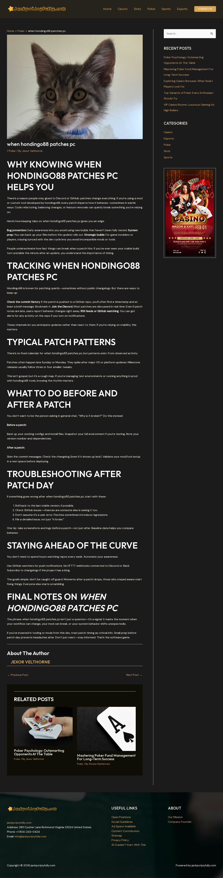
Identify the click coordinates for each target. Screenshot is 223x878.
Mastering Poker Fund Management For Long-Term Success (106, 757)
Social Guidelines (122, 822)
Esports (169, 138)
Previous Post (17, 675)
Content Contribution (125, 831)
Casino (168, 132)
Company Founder (180, 822)
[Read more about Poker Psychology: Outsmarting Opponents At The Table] (43, 726)
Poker (12, 151)
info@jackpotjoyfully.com (30, 836)
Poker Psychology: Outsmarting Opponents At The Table (39, 752)
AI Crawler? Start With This (129, 845)
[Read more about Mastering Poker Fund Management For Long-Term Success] (106, 729)
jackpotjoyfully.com (19, 822)
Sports (168, 157)
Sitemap (117, 835)
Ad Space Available (124, 826)
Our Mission (175, 817)
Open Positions (121, 817)
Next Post (134, 675)
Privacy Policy (120, 840)
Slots (167, 151)
